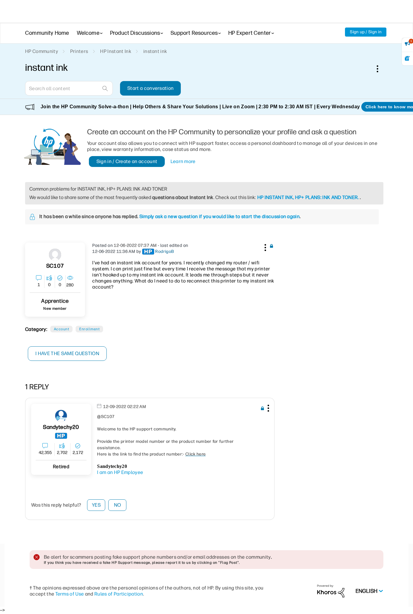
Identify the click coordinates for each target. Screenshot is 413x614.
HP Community (41, 51)
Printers (79, 51)
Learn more (183, 161)
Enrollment (89, 329)
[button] (265, 246)
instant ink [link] (155, 51)
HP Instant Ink (115, 51)
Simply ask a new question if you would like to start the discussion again (219, 216)
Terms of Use (69, 594)
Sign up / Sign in (366, 31)
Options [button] (381, 68)
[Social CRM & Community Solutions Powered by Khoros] (330, 590)
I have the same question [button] (67, 353)
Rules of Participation (118, 594)
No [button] (117, 505)
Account (61, 329)
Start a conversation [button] (150, 88)
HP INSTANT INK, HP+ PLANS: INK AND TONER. (308, 197)
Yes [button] (96, 505)
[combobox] (69, 88)
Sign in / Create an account (127, 161)
